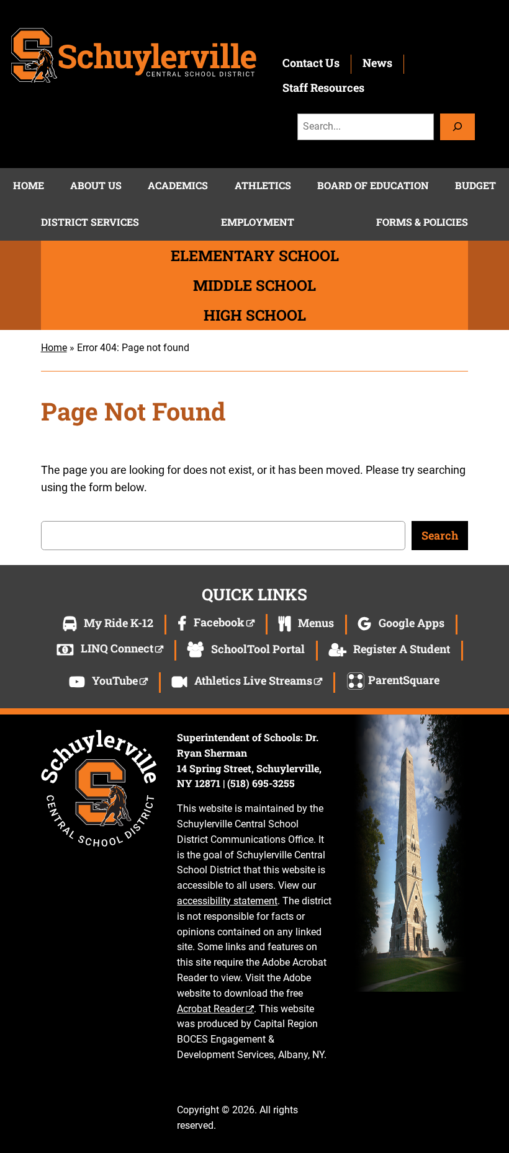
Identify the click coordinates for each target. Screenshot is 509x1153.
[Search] (457, 127)
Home (54, 348)
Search (439, 535)
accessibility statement (227, 901)
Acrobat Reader (210, 1009)
